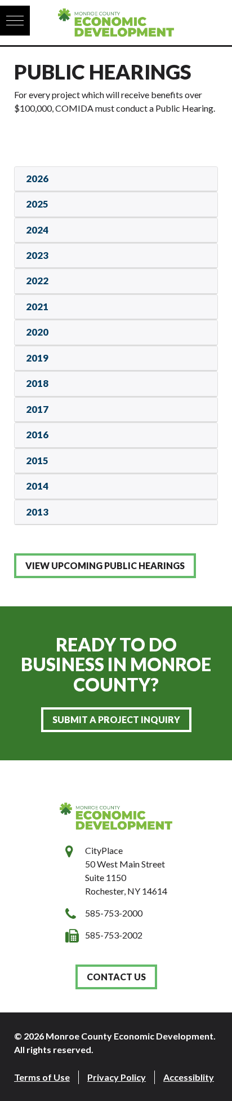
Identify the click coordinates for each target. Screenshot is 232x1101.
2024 (37, 230)
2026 (37, 178)
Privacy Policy (116, 1077)
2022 (37, 281)
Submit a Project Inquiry (116, 719)
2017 (37, 409)
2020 (37, 332)
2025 (37, 204)
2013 (37, 512)
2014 (37, 486)
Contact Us (116, 976)
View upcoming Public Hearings (105, 565)
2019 (37, 358)
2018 (37, 383)
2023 (37, 255)
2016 (37, 435)
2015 (37, 460)
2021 (37, 306)
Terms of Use (42, 1077)
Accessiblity (188, 1077)
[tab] (116, 179)
